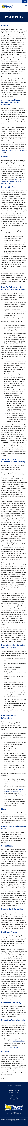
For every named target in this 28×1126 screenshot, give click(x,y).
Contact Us (18, 1085)
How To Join (10, 1085)
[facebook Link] (14, 1098)
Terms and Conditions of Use (18, 1123)
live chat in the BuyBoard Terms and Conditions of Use (14, 150)
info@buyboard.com (18, 1041)
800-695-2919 (14, 1048)
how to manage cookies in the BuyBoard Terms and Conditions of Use (12, 181)
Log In (24, 1)
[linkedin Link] (17, 1098)
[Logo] (9, 6)
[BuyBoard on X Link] (10, 1098)
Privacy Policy (7, 1123)
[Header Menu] (26, 6)
